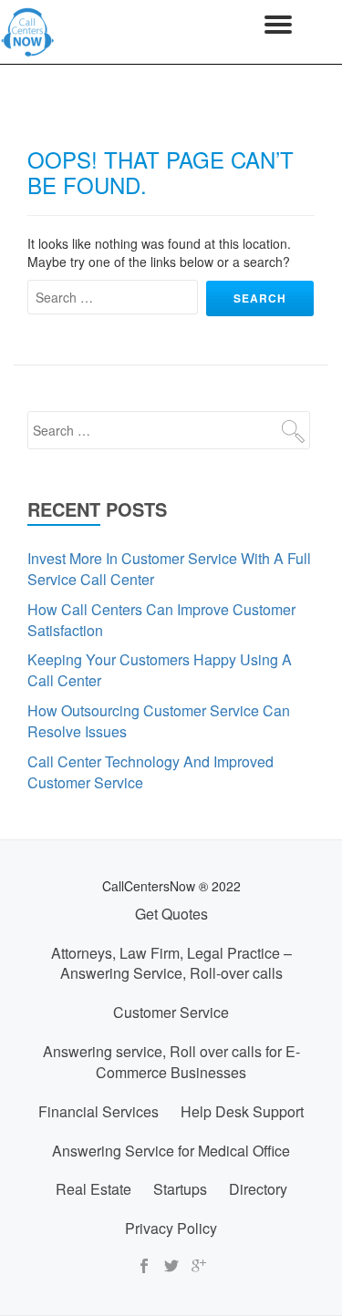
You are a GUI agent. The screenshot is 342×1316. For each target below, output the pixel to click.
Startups (180, 1188)
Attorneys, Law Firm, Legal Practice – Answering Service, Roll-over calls (171, 963)
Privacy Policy (171, 1228)
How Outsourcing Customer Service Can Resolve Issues (158, 721)
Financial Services (98, 1111)
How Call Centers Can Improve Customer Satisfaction (161, 620)
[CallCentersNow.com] (31, 32)
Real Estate (93, 1188)
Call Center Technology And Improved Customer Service (150, 772)
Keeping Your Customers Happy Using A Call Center (159, 670)
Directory (258, 1188)
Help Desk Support (242, 1111)
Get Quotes (171, 913)
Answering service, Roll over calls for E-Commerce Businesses (171, 1062)
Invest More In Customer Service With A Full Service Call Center (169, 569)
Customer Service (171, 1012)
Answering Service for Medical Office (171, 1150)
